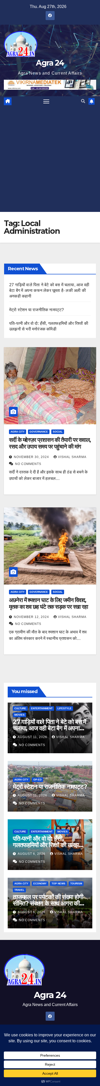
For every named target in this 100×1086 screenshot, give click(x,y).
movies (19, 714)
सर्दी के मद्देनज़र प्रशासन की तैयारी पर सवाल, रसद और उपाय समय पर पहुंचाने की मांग (50, 443)
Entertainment (42, 708)
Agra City (18, 431)
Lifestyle (64, 708)
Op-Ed (37, 779)
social (58, 431)
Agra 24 (50, 63)
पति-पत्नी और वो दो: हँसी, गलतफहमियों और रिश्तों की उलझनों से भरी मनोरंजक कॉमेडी (48, 845)
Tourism (76, 883)
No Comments (28, 464)
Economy (40, 883)
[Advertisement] (50, 159)
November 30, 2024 (32, 457)
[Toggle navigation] (46, 101)
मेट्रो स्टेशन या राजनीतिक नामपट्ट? (36, 310)
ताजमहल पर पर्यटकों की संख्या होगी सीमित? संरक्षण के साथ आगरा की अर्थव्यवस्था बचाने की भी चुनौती (48, 903)
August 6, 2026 (32, 854)
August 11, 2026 (33, 737)
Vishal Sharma (72, 457)
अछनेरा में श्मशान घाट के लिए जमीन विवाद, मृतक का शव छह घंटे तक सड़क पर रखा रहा (48, 603)
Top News (58, 883)
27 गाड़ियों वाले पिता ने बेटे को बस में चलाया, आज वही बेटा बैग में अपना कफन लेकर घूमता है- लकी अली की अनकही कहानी (49, 290)
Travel (19, 889)
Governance (38, 431)
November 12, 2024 (32, 617)
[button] (83, 101)
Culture (20, 708)
